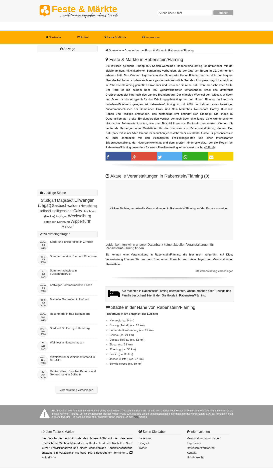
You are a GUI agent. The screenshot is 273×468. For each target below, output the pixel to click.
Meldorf (68, 227)
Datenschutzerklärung (201, 447)
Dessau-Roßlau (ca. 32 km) (127, 339)
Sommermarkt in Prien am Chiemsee (73, 256)
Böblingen (50, 221)
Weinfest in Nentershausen (67, 342)
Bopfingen (61, 216)
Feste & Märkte (84, 11)
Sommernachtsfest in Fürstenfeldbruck (63, 272)
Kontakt (191, 452)
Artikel (84, 37)
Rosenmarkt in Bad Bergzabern (70, 313)
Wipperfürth (81, 221)
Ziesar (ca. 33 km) (121, 344)
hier (136, 417)
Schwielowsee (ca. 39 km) (126, 363)
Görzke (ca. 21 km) (122, 334)
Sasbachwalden (66, 205)
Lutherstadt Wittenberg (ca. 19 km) (132, 330)
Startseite (54, 37)
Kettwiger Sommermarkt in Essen (71, 284)
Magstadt (65, 200)
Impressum (152, 37)
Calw (77, 211)
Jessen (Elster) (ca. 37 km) (127, 358)
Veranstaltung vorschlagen (216, 270)
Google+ (143, 443)
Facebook (144, 438)
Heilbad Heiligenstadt (56, 211)
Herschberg (89, 206)
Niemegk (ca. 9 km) (122, 320)
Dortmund (63, 221)
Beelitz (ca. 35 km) (121, 354)
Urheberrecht (195, 457)
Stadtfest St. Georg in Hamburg (70, 328)
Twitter (142, 447)
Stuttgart (48, 200)
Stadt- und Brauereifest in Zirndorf (71, 241)
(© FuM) (209, 147)
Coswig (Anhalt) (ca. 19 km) (127, 325)
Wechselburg (79, 216)
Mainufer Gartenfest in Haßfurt (69, 299)
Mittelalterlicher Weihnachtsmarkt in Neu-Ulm (72, 358)
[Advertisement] (68, 113)
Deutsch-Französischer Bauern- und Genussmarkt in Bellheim (73, 373)
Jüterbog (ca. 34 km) (123, 349)
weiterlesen (49, 457)
